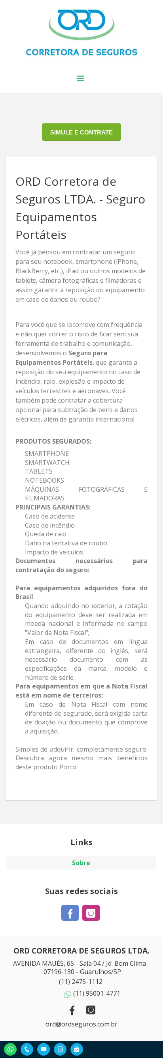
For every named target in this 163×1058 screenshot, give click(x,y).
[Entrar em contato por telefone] (27, 1049)
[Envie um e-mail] (43, 1048)
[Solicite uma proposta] (60, 1048)
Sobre (81, 862)
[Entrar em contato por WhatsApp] (10, 1048)
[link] (71, 913)
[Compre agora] (76, 1048)
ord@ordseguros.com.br (81, 1024)
